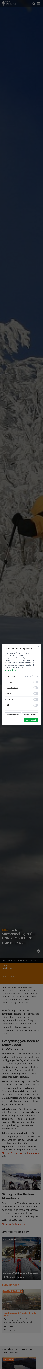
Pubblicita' (12, 699)
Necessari (11, 676)
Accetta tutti (31, 720)
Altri (9, 705)
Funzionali (12, 682)
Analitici (11, 693)
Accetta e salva (30, 715)
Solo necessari (13, 715)
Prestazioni (12, 688)
